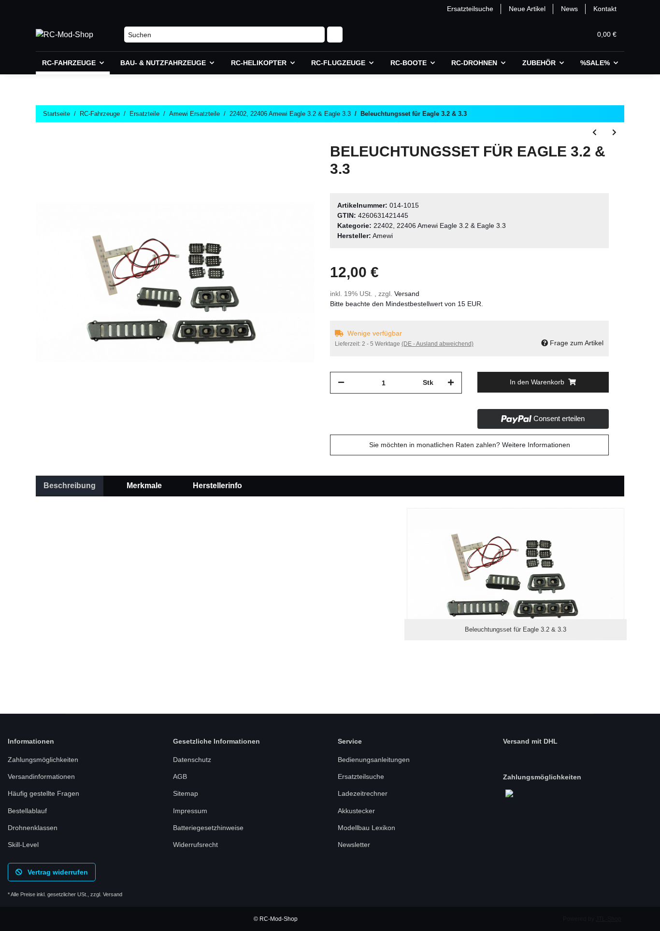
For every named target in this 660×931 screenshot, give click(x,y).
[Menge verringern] (341, 382)
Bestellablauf (27, 811)
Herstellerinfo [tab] (217, 485)
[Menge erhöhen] (450, 382)
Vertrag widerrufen (57, 872)
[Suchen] (335, 35)
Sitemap (185, 793)
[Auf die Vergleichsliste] (269, 165)
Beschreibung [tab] (69, 485)
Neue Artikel (527, 9)
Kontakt (605, 9)
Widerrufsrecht (195, 844)
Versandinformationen (41, 776)
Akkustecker (356, 811)
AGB (180, 776)
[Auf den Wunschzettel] (294, 165)
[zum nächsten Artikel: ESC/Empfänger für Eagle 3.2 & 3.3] (614, 132)
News (569, 9)
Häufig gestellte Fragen (43, 793)
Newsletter (354, 844)
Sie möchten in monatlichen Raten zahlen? (469, 445)
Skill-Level (23, 844)
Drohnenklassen (32, 828)
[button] (537, 34)
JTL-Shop (608, 919)
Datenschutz (192, 759)
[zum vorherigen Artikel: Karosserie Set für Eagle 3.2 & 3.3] (594, 132)
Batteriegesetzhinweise (208, 828)
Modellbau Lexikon (366, 828)
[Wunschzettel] (560, 34)
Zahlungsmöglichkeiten (43, 759)
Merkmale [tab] (144, 485)
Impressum (190, 811)
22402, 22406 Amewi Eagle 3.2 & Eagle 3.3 (439, 225)
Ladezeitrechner (362, 793)
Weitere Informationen (536, 445)
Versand (406, 293)
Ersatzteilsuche (470, 9)
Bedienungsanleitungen (374, 759)
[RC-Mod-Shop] (64, 34)
